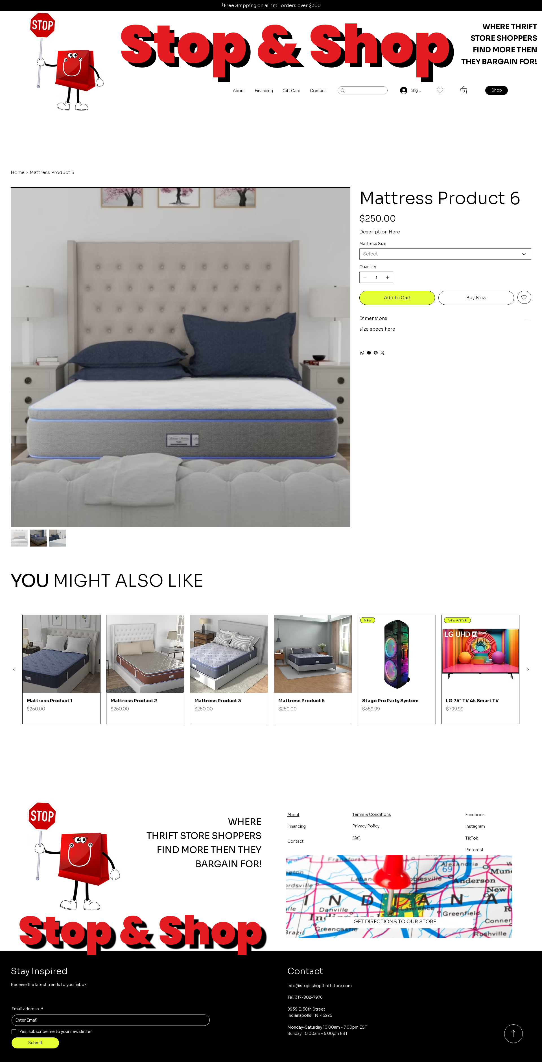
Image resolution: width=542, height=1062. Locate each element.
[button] (463, 90)
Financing (296, 826)
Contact (295, 841)
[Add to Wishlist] (524, 297)
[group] (271, 669)
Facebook (475, 814)
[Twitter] (382, 353)
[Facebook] (369, 353)
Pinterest (474, 849)
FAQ (356, 837)
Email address (27, 1008)
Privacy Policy (365, 826)
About (293, 814)
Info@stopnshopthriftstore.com (319, 985)
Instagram (475, 826)
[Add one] (387, 277)
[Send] (513, 1033)
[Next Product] (527, 669)
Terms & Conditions (371, 814)
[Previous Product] (14, 669)
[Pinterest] (376, 353)
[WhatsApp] (362, 353)
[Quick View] (61, 654)
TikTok (471, 838)
